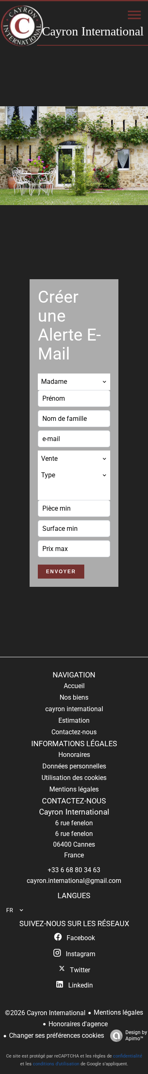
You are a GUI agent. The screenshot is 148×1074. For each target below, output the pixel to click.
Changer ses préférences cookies (56, 1035)
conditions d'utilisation (56, 1064)
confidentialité (127, 1056)
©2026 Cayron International (45, 1013)
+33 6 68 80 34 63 (74, 870)
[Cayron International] (22, 26)
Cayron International (74, 812)
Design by (136, 1035)
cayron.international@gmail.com (74, 881)
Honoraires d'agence (78, 1024)
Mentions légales (118, 1012)
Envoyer (61, 571)
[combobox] (74, 382)
